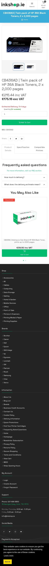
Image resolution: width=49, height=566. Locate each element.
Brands (6, 404)
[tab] (24, 177)
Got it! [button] (7, 562)
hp (5, 354)
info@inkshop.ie (8, 516)
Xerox (6, 382)
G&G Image (8, 350)
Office (6, 307)
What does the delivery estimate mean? (22, 184)
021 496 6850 (13, 502)
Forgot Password (10, 487)
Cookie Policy (9, 415)
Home (26, 19)
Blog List (7, 401)
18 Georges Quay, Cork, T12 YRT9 (15, 504)
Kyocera (7, 357)
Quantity (12, 109)
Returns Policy (9, 448)
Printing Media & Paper (13, 318)
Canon (6, 339)
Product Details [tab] (8, 149)
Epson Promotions (11, 422)
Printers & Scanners (12, 314)
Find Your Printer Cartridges (15, 426)
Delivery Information (12, 419)
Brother (7, 336)
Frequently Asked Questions (15, 430)
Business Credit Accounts (14, 408)
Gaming (6, 296)
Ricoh (6, 372)
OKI (5, 364)
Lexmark (7, 361)
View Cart (7, 458)
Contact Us (8, 411)
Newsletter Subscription (13, 440)
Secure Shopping (10, 451)
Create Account (10, 484)
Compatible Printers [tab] (39, 149)
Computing (8, 289)
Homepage (8, 437)
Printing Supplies (10, 321)
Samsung (7, 375)
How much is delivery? (14, 177)
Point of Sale (9, 310)
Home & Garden (10, 299)
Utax (5, 379)
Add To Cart (25, 122)
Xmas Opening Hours (12, 466)
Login (6, 480)
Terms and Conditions (12, 455)
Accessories (9, 278)
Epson (6, 346)
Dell (5, 343)
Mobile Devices (10, 303)
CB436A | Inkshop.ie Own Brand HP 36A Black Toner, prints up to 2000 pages (24, 241)
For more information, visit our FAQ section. (24, 171)
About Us (7, 397)
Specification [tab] (23, 147)
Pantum (7, 368)
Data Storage (9, 292)
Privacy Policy (9, 444)
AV (5, 281)
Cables (6, 285)
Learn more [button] (8, 556)
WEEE (6, 462)
